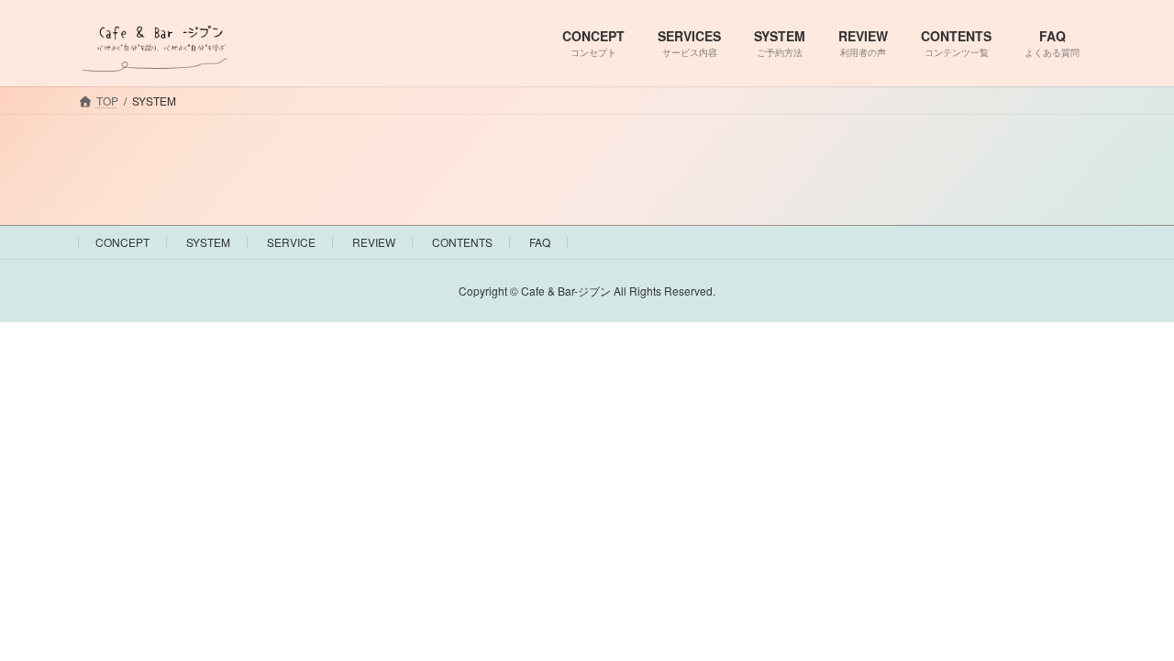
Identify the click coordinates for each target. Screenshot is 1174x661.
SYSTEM (208, 242)
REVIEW (373, 242)
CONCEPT (122, 242)
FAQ (539, 242)
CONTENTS (462, 242)
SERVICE (291, 242)
